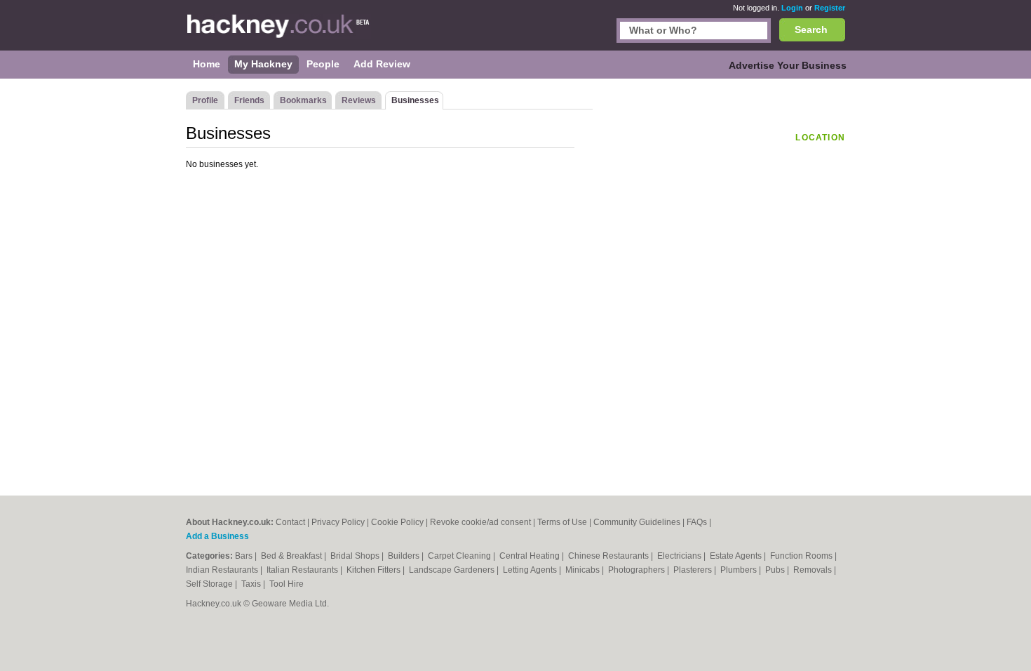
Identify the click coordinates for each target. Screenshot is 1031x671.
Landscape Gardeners (453, 570)
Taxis (252, 584)
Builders (405, 556)
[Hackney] (278, 32)
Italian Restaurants (303, 570)
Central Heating (530, 556)
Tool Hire (286, 584)
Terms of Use (562, 522)
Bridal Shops (356, 556)
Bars (245, 556)
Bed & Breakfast (292, 556)
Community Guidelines (636, 522)
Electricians (680, 556)
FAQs (697, 522)
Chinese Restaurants (609, 556)
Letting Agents (531, 570)
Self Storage (210, 584)
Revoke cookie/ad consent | (483, 522)
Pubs (776, 570)
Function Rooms (802, 556)
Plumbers (739, 570)
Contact (290, 522)
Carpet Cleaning (460, 556)
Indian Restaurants (223, 570)
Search (811, 29)
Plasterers (693, 570)
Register (829, 8)
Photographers (637, 570)
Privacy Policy (338, 522)
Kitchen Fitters (374, 570)
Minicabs (583, 570)
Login (792, 8)
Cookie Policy (397, 522)
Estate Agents (737, 556)
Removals (813, 570)
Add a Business (217, 536)
